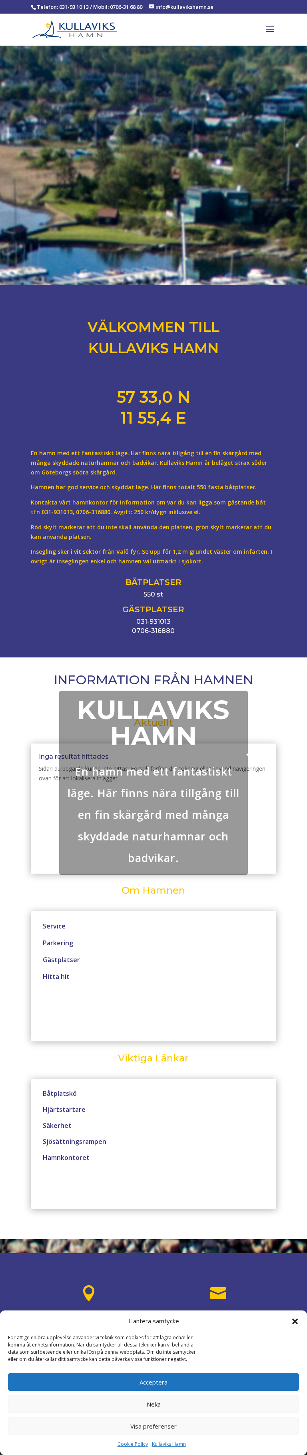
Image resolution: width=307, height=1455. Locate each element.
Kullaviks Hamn (169, 1444)
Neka (154, 1404)
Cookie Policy (133, 1444)
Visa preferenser (153, 1426)
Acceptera (153, 1382)
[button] (295, 1321)
